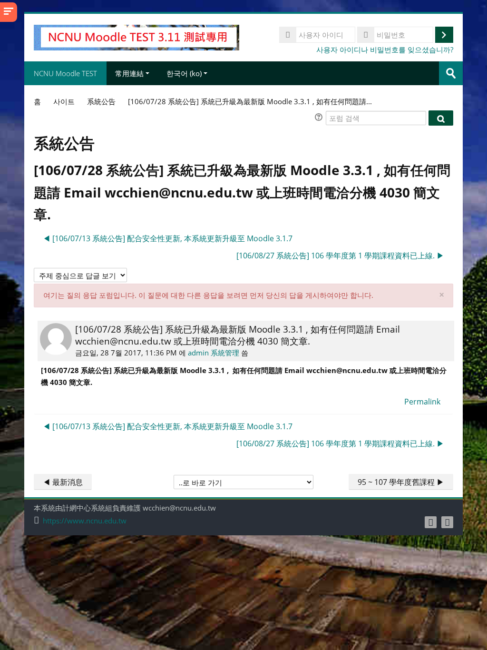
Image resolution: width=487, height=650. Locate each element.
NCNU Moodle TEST (65, 73)
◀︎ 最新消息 (63, 482)
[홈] (136, 36)
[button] (320, 118)
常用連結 (129, 73)
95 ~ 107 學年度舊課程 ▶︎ (401, 482)
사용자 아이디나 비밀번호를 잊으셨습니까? (384, 49)
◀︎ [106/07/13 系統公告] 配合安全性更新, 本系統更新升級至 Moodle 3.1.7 (167, 238)
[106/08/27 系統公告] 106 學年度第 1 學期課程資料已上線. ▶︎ (340, 255)
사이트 (64, 101)
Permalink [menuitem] (422, 401)
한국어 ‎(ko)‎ (184, 73)
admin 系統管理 (213, 352)
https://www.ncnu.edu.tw (85, 520)
